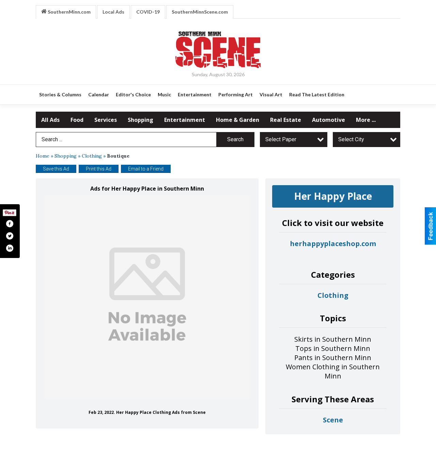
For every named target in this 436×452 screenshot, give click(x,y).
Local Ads (113, 12)
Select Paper (280, 139)
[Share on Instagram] (9, 248)
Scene (333, 419)
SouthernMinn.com (69, 12)
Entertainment (184, 120)
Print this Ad (98, 169)
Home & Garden (237, 120)
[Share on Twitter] (9, 236)
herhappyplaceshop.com (333, 243)
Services (105, 120)
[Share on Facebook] (9, 223)
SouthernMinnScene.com (200, 12)
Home (42, 156)
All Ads (50, 120)
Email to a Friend (146, 169)
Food (77, 120)
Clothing (92, 156)
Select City (351, 139)
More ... (366, 120)
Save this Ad (56, 169)
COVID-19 (148, 12)
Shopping (140, 120)
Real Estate (285, 120)
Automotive (328, 120)
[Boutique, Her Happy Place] (147, 297)
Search (235, 139)
